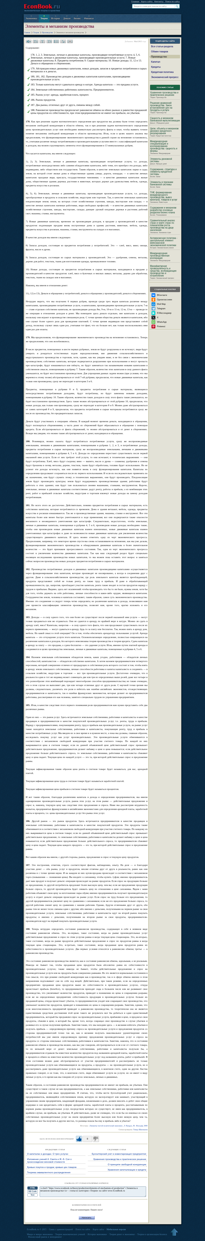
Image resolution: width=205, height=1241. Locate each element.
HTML (32, 1188)
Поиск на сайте (82, 1229)
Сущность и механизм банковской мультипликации (165, 120)
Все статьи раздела (162, 46)
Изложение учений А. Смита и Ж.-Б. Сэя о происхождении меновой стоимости (49, 1160)
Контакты (158, 1)
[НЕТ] (96, 1139)
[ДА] (79, 1139)
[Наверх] (174, 1232)
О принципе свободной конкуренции (127, 1164)
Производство (159, 56)
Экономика (31, 18)
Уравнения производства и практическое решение (119, 1159)
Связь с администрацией (61, 1229)
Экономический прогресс (165, 77)
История (55, 18)
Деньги (66, 18)
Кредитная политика (162, 72)
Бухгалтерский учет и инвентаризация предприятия (119, 1154)
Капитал (155, 61)
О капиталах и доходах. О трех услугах (47, 1154)
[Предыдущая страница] (28, 41)
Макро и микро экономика (40, 1234)
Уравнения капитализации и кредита (127, 1169)
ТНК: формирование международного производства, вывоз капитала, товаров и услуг (163, 197)
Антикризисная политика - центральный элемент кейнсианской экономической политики (163, 243)
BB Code (33, 1191)
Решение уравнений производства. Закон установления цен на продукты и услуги (161, 108)
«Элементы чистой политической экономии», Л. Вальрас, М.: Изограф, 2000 (118, 1126)
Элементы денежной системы (161, 161)
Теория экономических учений (70, 1234)
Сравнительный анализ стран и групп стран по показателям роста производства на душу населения (162, 226)
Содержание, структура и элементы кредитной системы (163, 173)
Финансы (89, 18)
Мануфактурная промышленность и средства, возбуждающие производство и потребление (163, 272)
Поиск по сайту (172, 1)
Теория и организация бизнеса (152, 1234)
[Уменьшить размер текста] (35, 41)
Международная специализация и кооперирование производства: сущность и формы (163, 147)
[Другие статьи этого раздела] (56, 41)
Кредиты (156, 66)
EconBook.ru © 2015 (36, 1229)
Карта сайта (146, 1)
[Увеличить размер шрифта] (49, 41)
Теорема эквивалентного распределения (48, 1172)
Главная (135, 1)
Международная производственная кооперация (160, 257)
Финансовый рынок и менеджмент (45, 1237)
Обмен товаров (159, 51)
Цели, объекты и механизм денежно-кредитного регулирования (164, 132)
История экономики (97, 1234)
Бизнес (77, 18)
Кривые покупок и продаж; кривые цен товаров (51, 1167)
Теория (44, 18)
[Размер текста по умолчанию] (42, 41)
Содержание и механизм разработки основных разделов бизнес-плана (163, 211)
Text (32, 1195)
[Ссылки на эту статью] (63, 41)
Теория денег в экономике (122, 1234)
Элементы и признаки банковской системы (161, 184)
